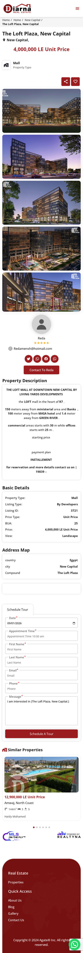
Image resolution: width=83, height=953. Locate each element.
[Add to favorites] (75, 81)
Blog (11, 907)
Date (12, 618)
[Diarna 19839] (17, 8)
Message (15, 696)
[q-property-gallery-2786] (41, 110)
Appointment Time (22, 631)
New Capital (32, 20)
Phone (13, 683)
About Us (15, 900)
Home (6, 20)
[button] (34, 827)
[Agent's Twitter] (28, 359)
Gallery (13, 913)
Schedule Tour (17, 609)
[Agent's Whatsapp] (37, 359)
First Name (16, 644)
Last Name (16, 657)
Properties (16, 882)
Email (13, 670)
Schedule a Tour (41, 734)
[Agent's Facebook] (46, 359)
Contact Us (16, 920)
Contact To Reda (41, 370)
